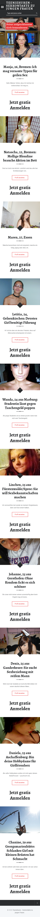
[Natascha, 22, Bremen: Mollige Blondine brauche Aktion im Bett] (20, 117)
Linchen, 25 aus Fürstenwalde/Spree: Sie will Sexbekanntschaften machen (20, 490)
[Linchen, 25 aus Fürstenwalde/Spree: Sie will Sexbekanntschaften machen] (20, 450)
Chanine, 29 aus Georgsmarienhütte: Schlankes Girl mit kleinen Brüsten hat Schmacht (20, 850)
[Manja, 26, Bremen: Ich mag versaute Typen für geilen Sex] (20, 32)
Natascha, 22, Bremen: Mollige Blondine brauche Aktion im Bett (20, 156)
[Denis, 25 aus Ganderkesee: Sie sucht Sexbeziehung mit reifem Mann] (20, 629)
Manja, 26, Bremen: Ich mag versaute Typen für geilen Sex (20, 70)
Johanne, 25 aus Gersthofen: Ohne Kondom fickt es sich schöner (20, 580)
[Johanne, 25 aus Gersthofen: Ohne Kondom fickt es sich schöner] (20, 539)
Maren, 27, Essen (20, 237)
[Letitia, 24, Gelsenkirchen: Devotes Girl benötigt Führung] (20, 280)
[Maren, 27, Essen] (20, 203)
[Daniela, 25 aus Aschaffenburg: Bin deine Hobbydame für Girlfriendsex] (20, 718)
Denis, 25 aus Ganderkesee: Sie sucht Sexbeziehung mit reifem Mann (20, 669)
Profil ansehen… (20, 93)
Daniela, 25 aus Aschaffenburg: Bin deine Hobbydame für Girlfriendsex (20, 759)
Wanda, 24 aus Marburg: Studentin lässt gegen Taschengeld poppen (20, 403)
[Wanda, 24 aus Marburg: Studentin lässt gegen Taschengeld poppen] (20, 365)
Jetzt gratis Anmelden (20, 105)
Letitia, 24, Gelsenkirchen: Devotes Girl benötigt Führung (20, 318)
